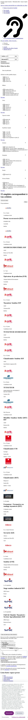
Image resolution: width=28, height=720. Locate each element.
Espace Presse (6, 679)
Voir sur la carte (4, 200)
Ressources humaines (8, 680)
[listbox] (14, 419)
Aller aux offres (23, 5)
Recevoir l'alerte (4, 660)
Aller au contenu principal (6, 5)
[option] (15, 219)
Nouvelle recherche (5, 63)
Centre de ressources (8, 677)
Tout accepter (9, 713)
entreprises (6, 669)
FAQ (4, 675)
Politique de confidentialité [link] (18, 717)
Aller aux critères (16, 5)
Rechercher (3, 61)
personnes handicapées (11, 665)
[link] (10, 8)
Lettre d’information (8, 678)
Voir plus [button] (3, 97)
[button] (5, 43)
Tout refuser (19, 713)
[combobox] (7, 56)
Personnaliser (5, 717)
